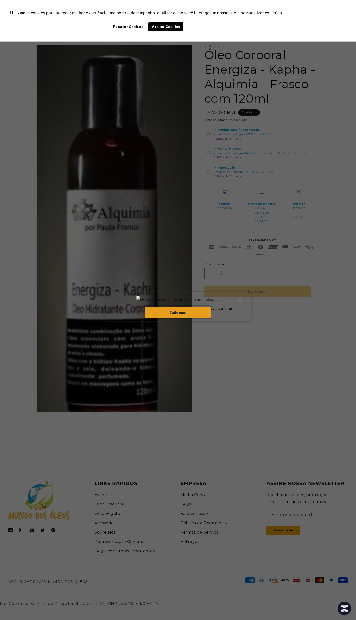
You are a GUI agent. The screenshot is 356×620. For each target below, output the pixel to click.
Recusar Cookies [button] (128, 27)
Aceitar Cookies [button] (166, 27)
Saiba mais (178, 312)
